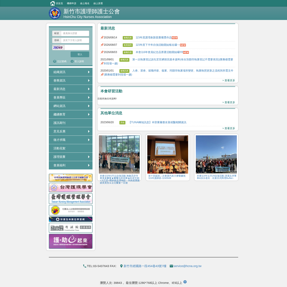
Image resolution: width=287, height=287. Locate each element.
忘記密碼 (61, 61)
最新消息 (59, 89)
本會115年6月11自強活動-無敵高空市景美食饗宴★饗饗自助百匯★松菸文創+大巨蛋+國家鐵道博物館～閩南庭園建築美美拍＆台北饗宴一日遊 (120, 179)
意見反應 (59, 131)
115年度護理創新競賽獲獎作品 (154, 37)
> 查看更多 (228, 80)
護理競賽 (59, 156)
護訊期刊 (59, 123)
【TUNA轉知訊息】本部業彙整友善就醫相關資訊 (157, 122)
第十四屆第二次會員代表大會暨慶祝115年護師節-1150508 (167, 176)
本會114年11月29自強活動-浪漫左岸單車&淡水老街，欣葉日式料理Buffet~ (217, 176)
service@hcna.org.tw (187, 266)
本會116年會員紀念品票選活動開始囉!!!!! (159, 52)
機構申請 (71, 3)
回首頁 (59, 3)
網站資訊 (59, 106)
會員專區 (59, 97)
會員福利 (59, 165)
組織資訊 (59, 72)
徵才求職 (59, 140)
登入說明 (79, 61)
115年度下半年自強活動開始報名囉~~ (158, 44)
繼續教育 (59, 114)
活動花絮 (59, 148)
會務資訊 (59, 80)
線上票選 (98, 3)
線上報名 (85, 3)
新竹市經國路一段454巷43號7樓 (145, 266)
